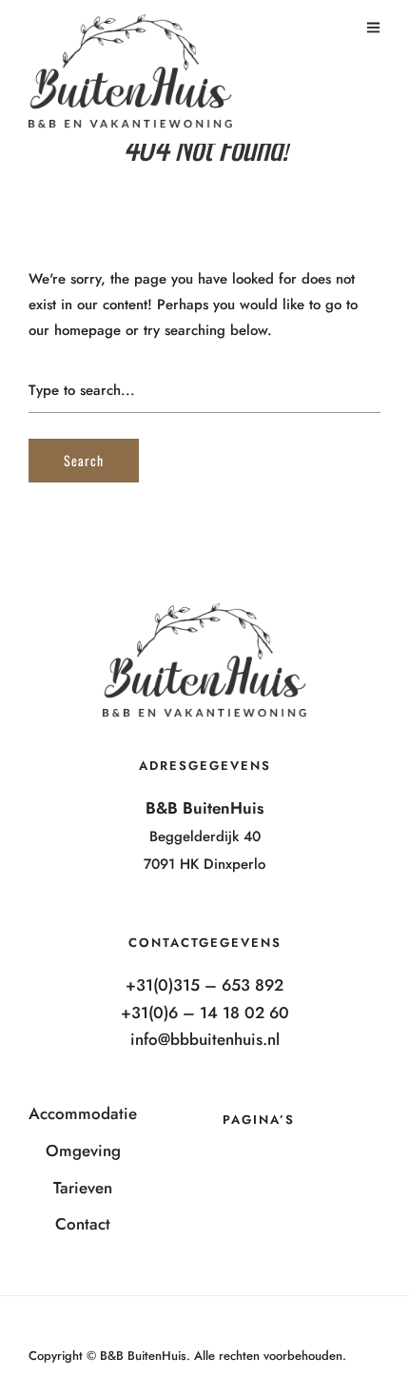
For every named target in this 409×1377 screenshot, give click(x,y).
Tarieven (82, 1187)
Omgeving (83, 1150)
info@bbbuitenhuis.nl (205, 1039)
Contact (82, 1223)
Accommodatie (83, 1113)
